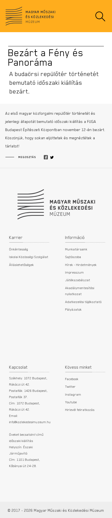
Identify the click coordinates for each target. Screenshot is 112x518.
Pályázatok (73, 309)
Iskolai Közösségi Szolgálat (28, 257)
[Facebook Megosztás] (46, 157)
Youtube (71, 402)
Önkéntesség (18, 249)
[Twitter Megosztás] (52, 157)
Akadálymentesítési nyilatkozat (79, 291)
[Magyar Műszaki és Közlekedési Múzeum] (56, 201)
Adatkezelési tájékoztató (83, 302)
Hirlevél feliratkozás (80, 409)
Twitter (70, 386)
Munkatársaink (76, 249)
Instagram (73, 394)
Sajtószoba (73, 257)
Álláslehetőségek (21, 264)
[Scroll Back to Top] (104, 511)
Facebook (72, 379)
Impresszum (74, 272)
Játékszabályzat (77, 280)
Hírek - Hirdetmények (81, 264)
